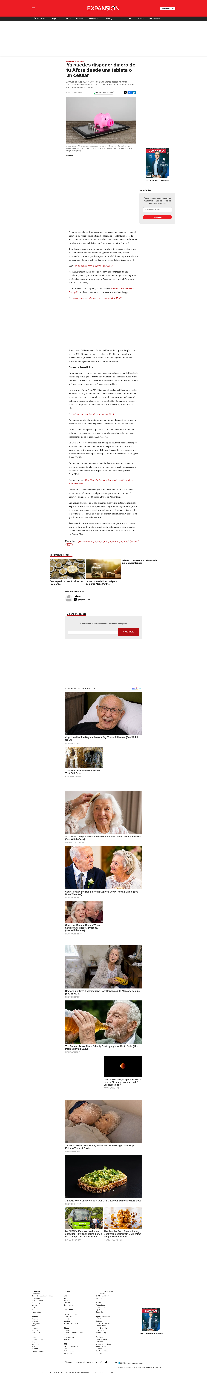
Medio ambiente (71, 1346)
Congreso (36, 1323)
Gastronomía (101, 1339)
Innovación (100, 1293)
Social (66, 1349)
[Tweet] (125, 92)
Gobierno (36, 1319)
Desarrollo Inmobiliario (73, 1332)
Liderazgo (100, 1307)
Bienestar (100, 1349)
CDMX (34, 1326)
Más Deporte (101, 1328)
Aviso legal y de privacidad (78, 1372)
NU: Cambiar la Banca (157, 180)
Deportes (68, 1316)
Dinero (69, 545)
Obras (121, 18)
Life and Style (154, 18)
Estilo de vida (70, 1305)
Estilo (66, 1312)
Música (67, 1321)
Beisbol (99, 1321)
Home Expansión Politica (42, 1296)
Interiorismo (69, 1339)
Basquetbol (101, 1326)
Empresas (56, 18)
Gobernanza (69, 1351)
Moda (34, 1346)
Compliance (59, 1372)
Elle (65, 1296)
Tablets (125, 541)
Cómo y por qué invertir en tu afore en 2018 (93, 413)
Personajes (101, 1346)
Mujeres (141, 18)
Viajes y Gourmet (39, 1351)
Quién (34, 1337)
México (35, 1321)
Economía (80, 18)
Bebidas (99, 1342)
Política (68, 18)
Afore (98, 541)
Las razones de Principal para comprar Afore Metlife (97, 297)
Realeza (35, 1342)
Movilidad (68, 1353)
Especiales (101, 1312)
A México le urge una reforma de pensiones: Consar (139, 561)
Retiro (106, 541)
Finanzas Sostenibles (105, 1291)
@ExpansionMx (84, 600)
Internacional (94, 18)
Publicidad (46, 1372)
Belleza (35, 1349)
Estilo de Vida (102, 1351)
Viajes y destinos (103, 1344)
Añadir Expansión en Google (104, 92)
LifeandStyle (37, 1312)
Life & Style (68, 1309)
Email (93, 633)
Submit (128, 632)
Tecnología (109, 18)
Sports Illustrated (103, 1316)
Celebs (67, 1303)
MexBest (99, 1337)
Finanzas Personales (75, 61)
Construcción (69, 1330)
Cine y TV (68, 1319)
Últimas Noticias (40, 18)
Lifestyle (100, 1330)
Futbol (98, 1319)
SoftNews (134, 541)
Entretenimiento (71, 1314)
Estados (35, 1328)
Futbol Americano (103, 1323)
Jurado (99, 1353)
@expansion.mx (106, 1362)
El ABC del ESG (102, 1296)
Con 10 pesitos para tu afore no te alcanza (93, 265)
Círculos (35, 1344)
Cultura (67, 1291)
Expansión (36, 1291)
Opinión (35, 1330)
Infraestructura (70, 1335)
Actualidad (100, 1305)
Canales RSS (97, 1372)
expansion (117, 1362)
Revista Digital (168, 8)
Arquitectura (69, 1337)
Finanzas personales (86, 541)
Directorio (110, 1372)
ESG (130, 18)
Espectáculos (37, 1340)
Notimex (77, 596)
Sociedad (36, 1333)
